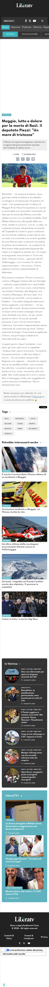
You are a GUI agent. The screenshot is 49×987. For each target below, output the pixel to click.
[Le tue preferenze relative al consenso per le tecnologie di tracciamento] (4, 985)
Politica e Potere (29, 34)
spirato (8, 433)
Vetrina (37, 27)
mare (20, 428)
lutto (33, 418)
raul (7, 418)
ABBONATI (9, 21)
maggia (8, 428)
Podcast (26, 27)
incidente (32, 428)
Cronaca (10, 34)
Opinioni (15, 27)
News (5, 27)
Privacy (44, 937)
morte (32, 423)
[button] (19, 943)
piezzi (20, 423)
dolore (8, 423)
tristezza (19, 418)
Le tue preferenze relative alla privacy (26, 950)
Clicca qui (37, 397)
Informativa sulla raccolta (14, 954)
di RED (17, 154)
